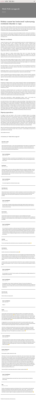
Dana (2, 384)
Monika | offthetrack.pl (5, 349)
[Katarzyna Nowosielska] (7, 1)
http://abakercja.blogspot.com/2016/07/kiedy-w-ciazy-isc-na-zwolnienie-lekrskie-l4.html (18, 264)
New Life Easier (4, 211)
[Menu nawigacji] (34, 1)
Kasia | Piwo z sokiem (5, 141)
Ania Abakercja (4, 248)
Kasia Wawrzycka (4, 188)
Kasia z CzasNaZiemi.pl (6, 154)
